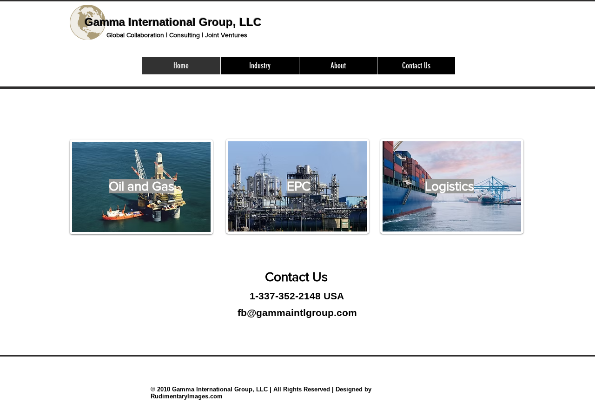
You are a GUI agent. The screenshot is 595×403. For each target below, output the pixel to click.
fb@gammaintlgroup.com (297, 312)
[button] (259, 65)
